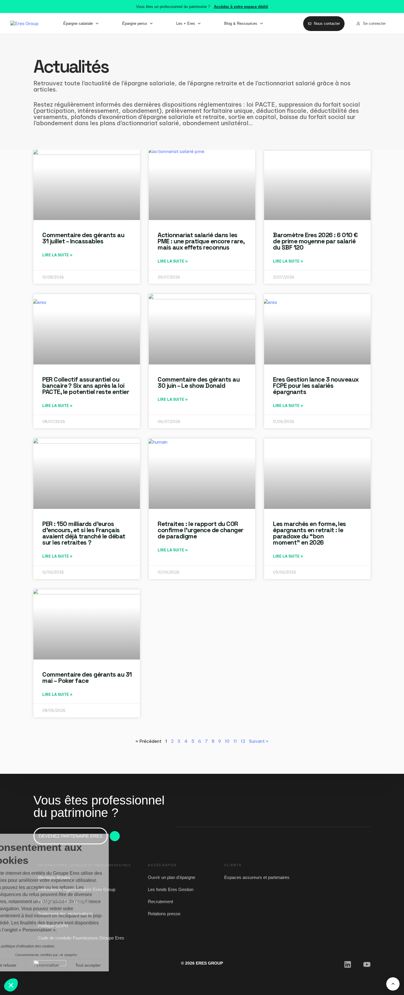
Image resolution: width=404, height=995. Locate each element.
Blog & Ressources (240, 23)
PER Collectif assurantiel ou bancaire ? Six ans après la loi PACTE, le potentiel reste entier (86, 385)
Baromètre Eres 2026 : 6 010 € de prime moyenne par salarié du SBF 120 (315, 241)
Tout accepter (109, 965)
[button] (11, 985)
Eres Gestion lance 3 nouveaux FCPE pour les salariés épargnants (316, 385)
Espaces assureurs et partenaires (257, 877)
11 (235, 741)
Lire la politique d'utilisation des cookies (44, 946)
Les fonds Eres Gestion (170, 889)
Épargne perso (134, 23)
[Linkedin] (347, 964)
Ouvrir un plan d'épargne (171, 877)
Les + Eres (185, 23)
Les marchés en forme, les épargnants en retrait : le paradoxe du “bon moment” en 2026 (309, 533)
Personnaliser (68, 965)
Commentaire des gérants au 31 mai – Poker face (87, 677)
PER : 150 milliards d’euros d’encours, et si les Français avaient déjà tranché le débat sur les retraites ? (83, 533)
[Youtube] (367, 964)
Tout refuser (26, 965)
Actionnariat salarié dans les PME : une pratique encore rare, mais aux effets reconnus (201, 241)
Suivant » (259, 741)
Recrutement (160, 901)
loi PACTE (260, 104)
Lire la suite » (57, 255)
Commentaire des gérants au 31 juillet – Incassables (83, 238)
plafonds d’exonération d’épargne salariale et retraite (148, 116)
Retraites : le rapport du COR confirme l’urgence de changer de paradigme (200, 530)
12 (243, 741)
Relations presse (164, 913)
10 (227, 741)
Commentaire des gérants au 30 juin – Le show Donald (199, 382)
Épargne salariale (78, 23)
